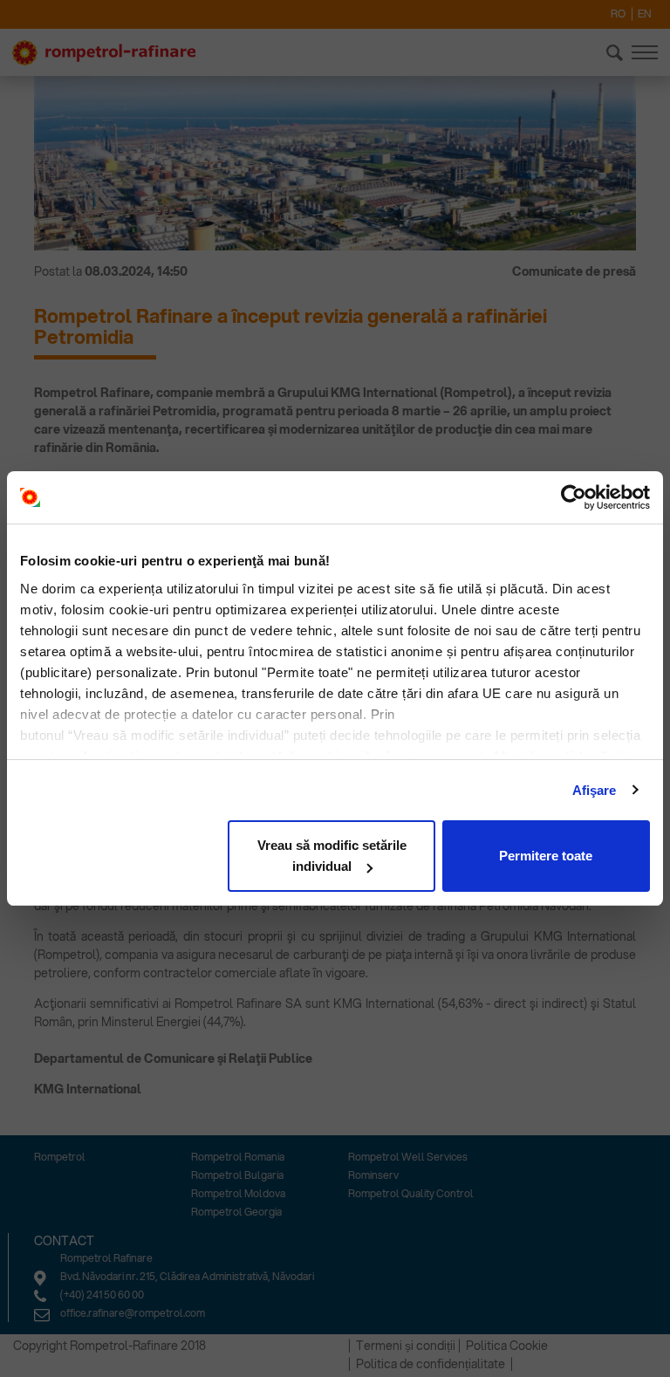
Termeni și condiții (405, 1345)
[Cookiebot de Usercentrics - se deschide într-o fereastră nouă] (573, 497)
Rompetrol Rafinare (106, 1257)
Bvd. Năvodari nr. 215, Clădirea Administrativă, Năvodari (187, 1276)
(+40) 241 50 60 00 (102, 1294)
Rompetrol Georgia (236, 1211)
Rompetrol (59, 1156)
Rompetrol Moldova (238, 1193)
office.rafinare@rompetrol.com (132, 1312)
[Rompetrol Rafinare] (103, 53)
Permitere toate (545, 855)
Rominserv (373, 1175)
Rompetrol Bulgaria (237, 1175)
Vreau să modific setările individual (332, 855)
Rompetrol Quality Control (411, 1193)
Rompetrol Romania (237, 1156)
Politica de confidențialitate (430, 1364)
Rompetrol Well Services (408, 1156)
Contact (64, 1241)
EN (645, 13)
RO (618, 13)
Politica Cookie (507, 1345)
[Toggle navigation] (645, 52)
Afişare (594, 790)
